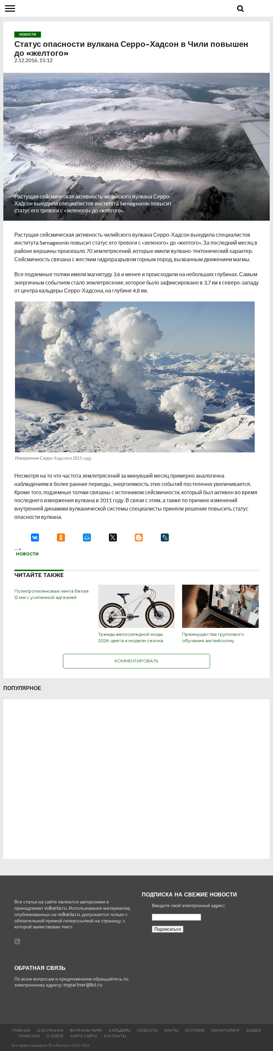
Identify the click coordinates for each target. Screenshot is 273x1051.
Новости (27, 553)
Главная (21, 1030)
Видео (253, 1030)
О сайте (55, 1036)
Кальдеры (120, 1030)
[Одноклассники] (61, 537)
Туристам (29, 1036)
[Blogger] (139, 537)
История (194, 1030)
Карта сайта (83, 1036)
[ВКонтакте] (35, 537)
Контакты (115, 1036)
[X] (113, 537)
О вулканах (50, 1030)
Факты (171, 1030)
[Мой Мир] (87, 537)
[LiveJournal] (165, 537)
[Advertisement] (136, 779)
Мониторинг (225, 1030)
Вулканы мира (86, 1030)
